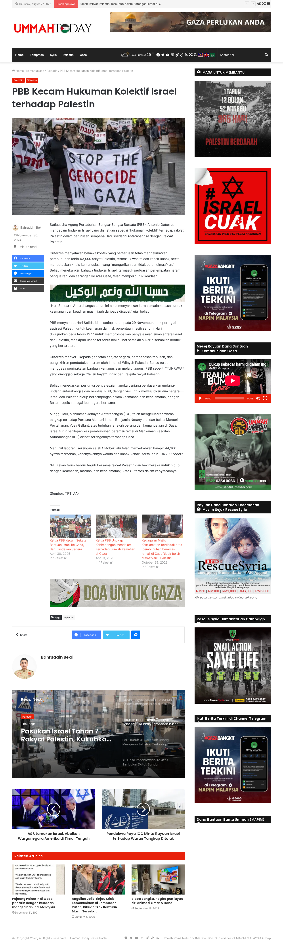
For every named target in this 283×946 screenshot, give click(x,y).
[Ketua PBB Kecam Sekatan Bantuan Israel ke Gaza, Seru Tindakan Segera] (70, 526)
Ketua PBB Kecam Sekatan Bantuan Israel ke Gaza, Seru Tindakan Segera (69, 544)
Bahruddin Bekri (31, 228)
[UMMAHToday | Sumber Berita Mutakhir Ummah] (53, 28)
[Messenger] (135, 635)
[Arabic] (212, 55)
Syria (53, 55)
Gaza (83, 55)
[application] (233, 381)
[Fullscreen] (265, 398)
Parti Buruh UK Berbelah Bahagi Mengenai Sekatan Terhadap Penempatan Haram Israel (65, 735)
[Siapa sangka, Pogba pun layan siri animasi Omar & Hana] (158, 879)
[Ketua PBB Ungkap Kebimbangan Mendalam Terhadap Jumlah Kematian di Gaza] (116, 526)
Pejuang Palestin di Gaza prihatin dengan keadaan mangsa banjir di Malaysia (33, 903)
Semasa (32, 80)
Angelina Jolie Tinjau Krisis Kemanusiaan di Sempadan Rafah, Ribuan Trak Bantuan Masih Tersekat (94, 905)
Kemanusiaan (35, 70)
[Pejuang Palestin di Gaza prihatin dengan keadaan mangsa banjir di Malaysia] (38, 879)
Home (19, 55)
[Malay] (201, 55)
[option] (98, 734)
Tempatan (37, 55)
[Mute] (258, 398)
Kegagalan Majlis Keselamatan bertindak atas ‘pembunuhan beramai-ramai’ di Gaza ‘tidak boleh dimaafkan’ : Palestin (162, 549)
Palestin (68, 55)
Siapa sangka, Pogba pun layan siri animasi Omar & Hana (157, 901)
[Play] (200, 398)
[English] (207, 55)
